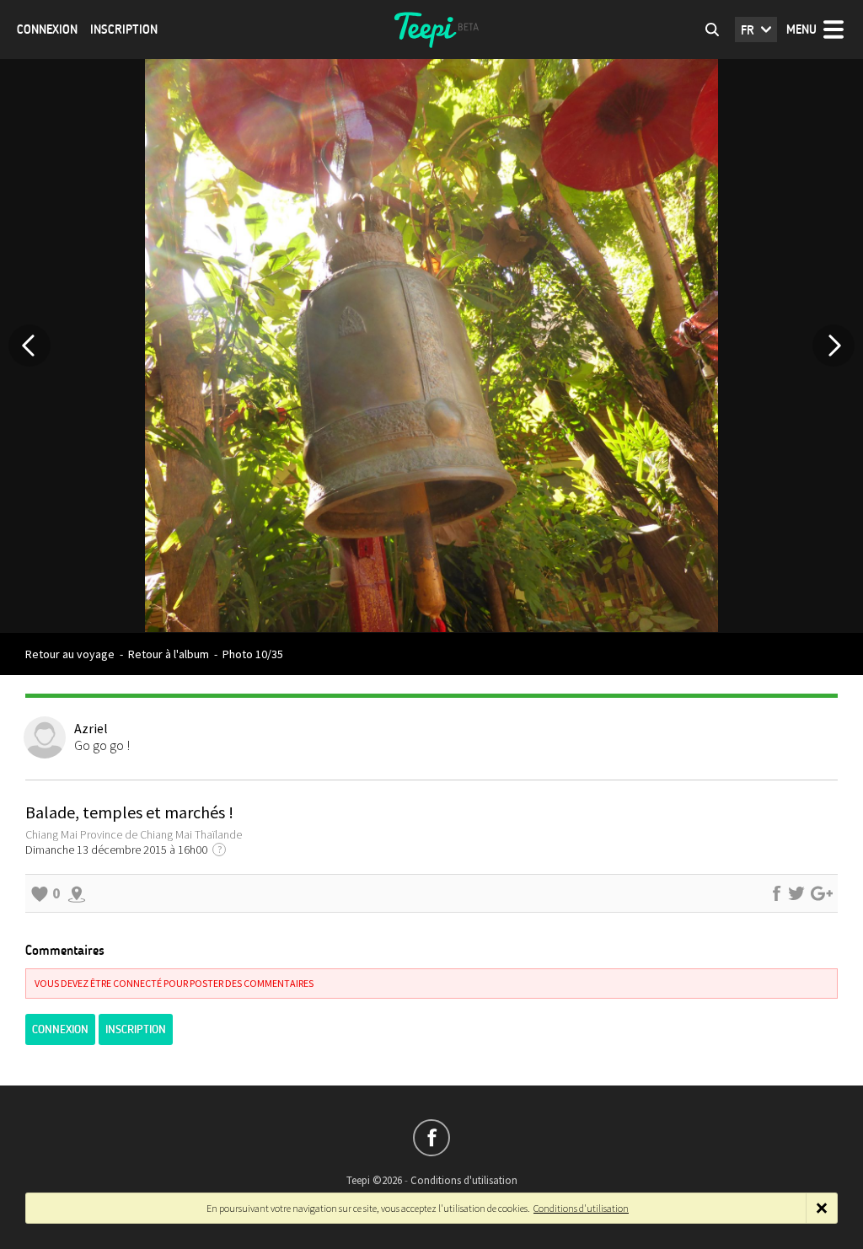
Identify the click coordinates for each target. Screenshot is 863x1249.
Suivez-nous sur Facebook (431, 1137)
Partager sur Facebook (776, 893)
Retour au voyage (70, 654)
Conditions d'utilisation (463, 1180)
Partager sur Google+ (822, 893)
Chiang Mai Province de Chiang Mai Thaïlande (133, 834)
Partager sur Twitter (796, 893)
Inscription (124, 29)
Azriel (91, 728)
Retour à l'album (168, 654)
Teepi (431, 29)
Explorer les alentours (77, 893)
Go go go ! (102, 745)
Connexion (47, 29)
